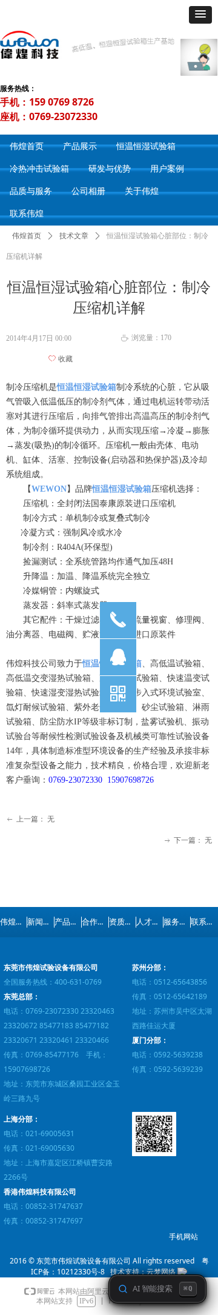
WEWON (49, 489)
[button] (200, 15)
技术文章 (73, 236)
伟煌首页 (26, 236)
